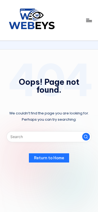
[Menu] (88, 20)
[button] (86, 137)
